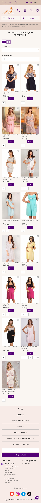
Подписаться (20, 455)
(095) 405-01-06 (9, 464)
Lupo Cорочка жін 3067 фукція (11, 304)
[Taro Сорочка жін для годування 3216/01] (11, 374)
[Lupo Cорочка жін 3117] (11, 332)
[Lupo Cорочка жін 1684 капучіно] (30, 120)
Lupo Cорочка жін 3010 (30, 220)
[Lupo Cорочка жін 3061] (30, 248)
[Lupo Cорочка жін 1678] (30, 77)
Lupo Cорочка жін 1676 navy (11, 93)
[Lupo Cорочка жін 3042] (11, 248)
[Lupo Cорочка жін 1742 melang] (30, 163)
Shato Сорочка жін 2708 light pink (29, 347)
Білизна (7, 2)
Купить (11, 99)
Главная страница (8, 24)
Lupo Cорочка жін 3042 (11, 263)
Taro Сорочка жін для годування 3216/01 (9, 390)
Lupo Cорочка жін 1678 (30, 92)
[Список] (4, 42)
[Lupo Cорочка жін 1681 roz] (11, 120)
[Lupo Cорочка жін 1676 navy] (11, 77)
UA (35, 2)
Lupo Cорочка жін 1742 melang (30, 178)
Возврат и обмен (20, 432)
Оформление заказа (20, 421)
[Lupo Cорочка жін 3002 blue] (11, 205)
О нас (20, 409)
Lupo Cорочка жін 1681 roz (11, 135)
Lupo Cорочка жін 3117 (11, 346)
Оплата (20, 427)
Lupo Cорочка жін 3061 (30, 263)
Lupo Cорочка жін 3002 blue (11, 221)
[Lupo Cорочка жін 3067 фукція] (11, 289)
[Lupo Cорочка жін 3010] (30, 205)
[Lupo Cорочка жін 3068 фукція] (30, 289)
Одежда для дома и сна (26, 24)
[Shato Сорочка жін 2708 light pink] (30, 332)
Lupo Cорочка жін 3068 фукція (30, 304)
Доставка (20, 415)
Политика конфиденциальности (20, 438)
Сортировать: (6, 46)
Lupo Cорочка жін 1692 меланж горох (11, 178)
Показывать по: (7, 55)
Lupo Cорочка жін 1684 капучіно (30, 135)
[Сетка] (8, 42)
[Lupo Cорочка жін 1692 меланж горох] (11, 163)
